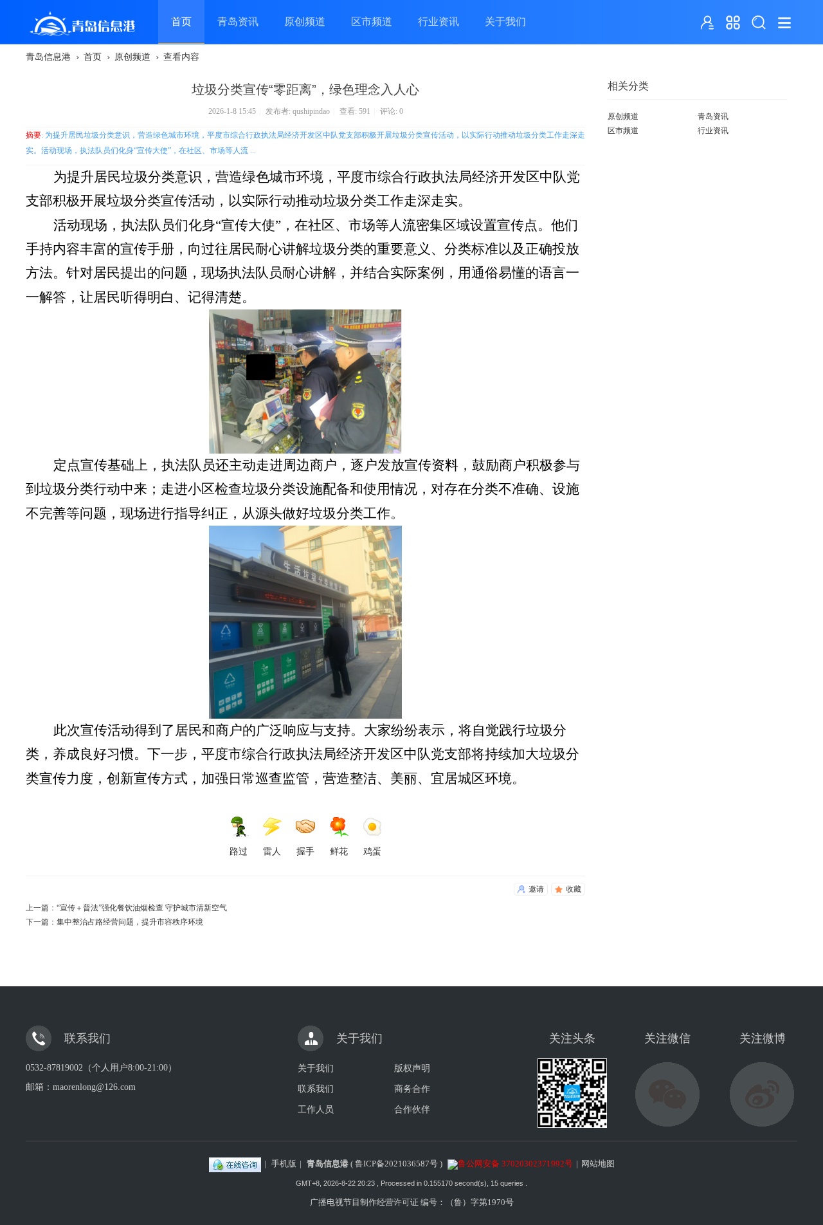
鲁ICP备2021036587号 (396, 1163)
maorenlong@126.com (94, 1087)
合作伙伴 (412, 1109)
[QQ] (235, 1163)
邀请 (536, 889)
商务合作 (412, 1089)
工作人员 (316, 1109)
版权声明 (412, 1068)
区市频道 (371, 21)
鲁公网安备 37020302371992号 (515, 1163)
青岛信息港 (48, 57)
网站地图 (598, 1163)
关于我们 (505, 21)
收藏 (573, 889)
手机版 (283, 1163)
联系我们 (316, 1089)
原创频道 (304, 21)
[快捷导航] (733, 22)
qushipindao (311, 111)
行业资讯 (438, 21)
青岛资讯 (237, 21)
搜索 (759, 22)
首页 (181, 21)
